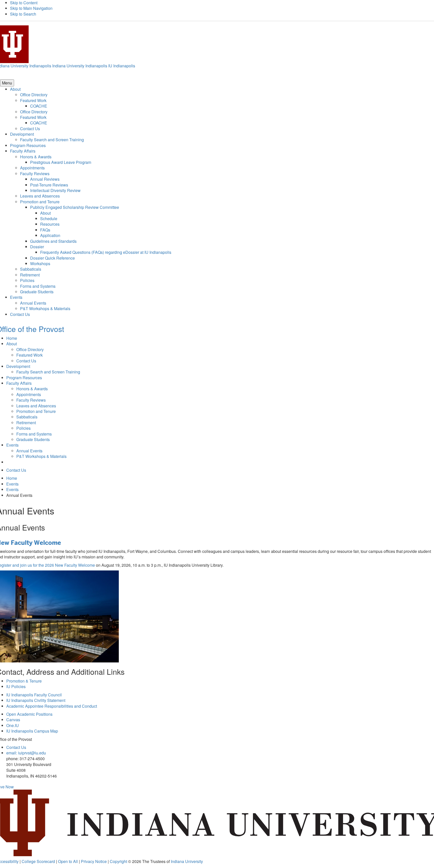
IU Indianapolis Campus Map (32, 731)
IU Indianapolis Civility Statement (35, 700)
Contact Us (16, 747)
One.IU (12, 725)
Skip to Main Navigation (31, 8)
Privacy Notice (94, 861)
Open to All (68, 861)
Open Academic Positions (29, 714)
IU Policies (16, 686)
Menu (7, 83)
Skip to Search (23, 14)
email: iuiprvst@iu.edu (26, 753)
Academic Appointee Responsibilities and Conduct (51, 706)
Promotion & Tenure (24, 681)
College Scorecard (38, 861)
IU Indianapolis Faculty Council (34, 695)
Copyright (118, 861)
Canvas (13, 719)
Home (11, 338)
